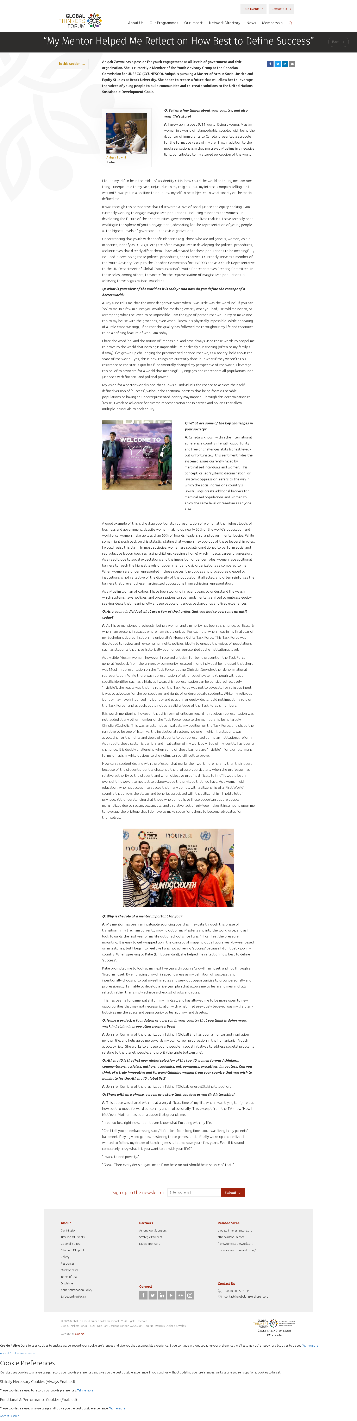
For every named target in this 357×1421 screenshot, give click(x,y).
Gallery (65, 1257)
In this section (70, 64)
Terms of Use (69, 1276)
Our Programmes (164, 23)
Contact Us (280, 9)
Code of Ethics (70, 1243)
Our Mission (68, 1230)
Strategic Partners (150, 1237)
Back (336, 42)
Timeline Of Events (73, 1237)
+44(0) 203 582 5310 (237, 1291)
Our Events (252, 9)
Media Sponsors (149, 1243)
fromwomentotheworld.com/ (237, 1250)
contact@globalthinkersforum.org (246, 1296)
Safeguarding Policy (73, 1296)
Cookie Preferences (23, 1353)
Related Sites (228, 1223)
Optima (79, 1333)
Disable (14, 1416)
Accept (4, 1353)
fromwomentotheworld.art (235, 1243)
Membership (272, 23)
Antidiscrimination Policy (76, 1290)
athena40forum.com (231, 1237)
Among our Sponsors (153, 1230)
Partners (146, 1223)
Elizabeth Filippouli (72, 1250)
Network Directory (224, 23)
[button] (292, 64)
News (251, 23)
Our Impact (193, 23)
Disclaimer (67, 1283)
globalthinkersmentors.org (235, 1230)
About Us (135, 23)
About (66, 1223)
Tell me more (310, 1345)
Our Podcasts (69, 1270)
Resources (68, 1263)
